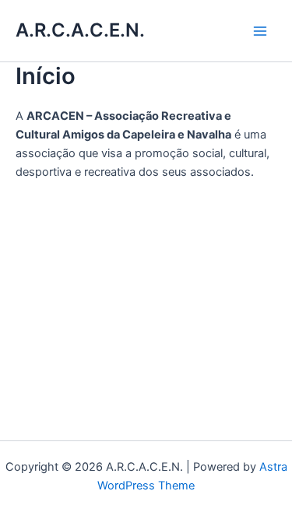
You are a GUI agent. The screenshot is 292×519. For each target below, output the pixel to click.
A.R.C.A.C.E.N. (80, 30)
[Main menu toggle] (260, 31)
